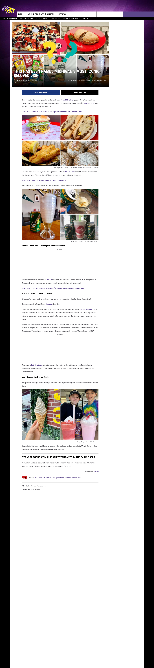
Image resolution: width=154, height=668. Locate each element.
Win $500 (85, 18)
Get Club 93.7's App (26, 18)
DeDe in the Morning (10, 18)
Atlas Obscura (86, 309)
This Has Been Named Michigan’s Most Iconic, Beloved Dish (57, 478)
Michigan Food (41, 486)
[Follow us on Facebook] (109, 14)
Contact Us (62, 14)
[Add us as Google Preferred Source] (104, 14)
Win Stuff (50, 14)
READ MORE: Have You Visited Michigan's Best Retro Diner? (44, 180)
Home (20, 14)
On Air (28, 14)
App (42, 14)
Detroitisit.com (37, 365)
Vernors (49, 280)
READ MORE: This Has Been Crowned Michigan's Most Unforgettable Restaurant (52, 112)
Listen (35, 14)
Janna (20, 80)
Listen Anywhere (41, 18)
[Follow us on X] (120, 14)
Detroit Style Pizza (67, 100)
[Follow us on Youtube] (114, 14)
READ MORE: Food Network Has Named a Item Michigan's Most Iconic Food (53, 288)
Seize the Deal (55, 18)
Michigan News (36, 489)
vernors (33, 486)
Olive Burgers (89, 103)
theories (49, 304)
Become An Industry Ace (71, 18)
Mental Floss (70, 172)
